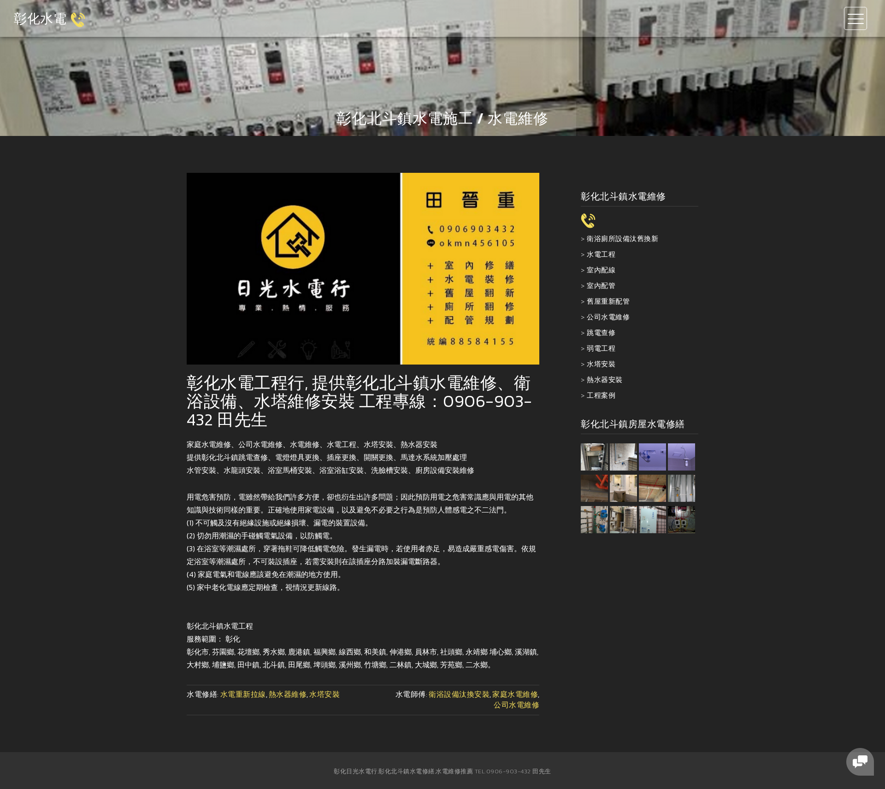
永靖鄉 (477, 651)
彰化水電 (40, 18)
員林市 (426, 651)
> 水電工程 (598, 254)
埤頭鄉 (324, 664)
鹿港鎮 (299, 651)
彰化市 (198, 651)
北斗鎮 (274, 664)
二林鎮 (400, 664)
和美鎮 (375, 651)
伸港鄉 (400, 651)
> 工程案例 (598, 395)
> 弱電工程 (598, 348)
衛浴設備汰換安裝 (459, 694)
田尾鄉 (299, 664)
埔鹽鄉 (223, 664)
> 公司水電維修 (605, 317)
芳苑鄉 (451, 664)
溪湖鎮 (526, 651)
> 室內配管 (598, 285)
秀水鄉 (274, 651)
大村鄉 (198, 664)
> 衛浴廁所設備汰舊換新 (619, 238)
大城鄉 (426, 664)
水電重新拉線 (243, 694)
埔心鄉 (501, 651)
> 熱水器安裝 (602, 379)
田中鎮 (248, 664)
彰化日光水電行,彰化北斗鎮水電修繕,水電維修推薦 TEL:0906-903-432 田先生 (442, 771)
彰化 (232, 638)
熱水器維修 (288, 694)
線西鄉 (350, 651)
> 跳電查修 (598, 332)
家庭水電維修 (515, 694)
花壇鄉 (248, 651)
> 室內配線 (598, 270)
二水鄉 (477, 664)
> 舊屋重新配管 (605, 301)
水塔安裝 (324, 694)
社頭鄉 (451, 651)
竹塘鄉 (375, 664)
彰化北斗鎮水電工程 (220, 625)
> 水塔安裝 (598, 364)
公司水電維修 (516, 704)
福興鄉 (324, 651)
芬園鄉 (223, 651)
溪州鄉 (350, 664)
